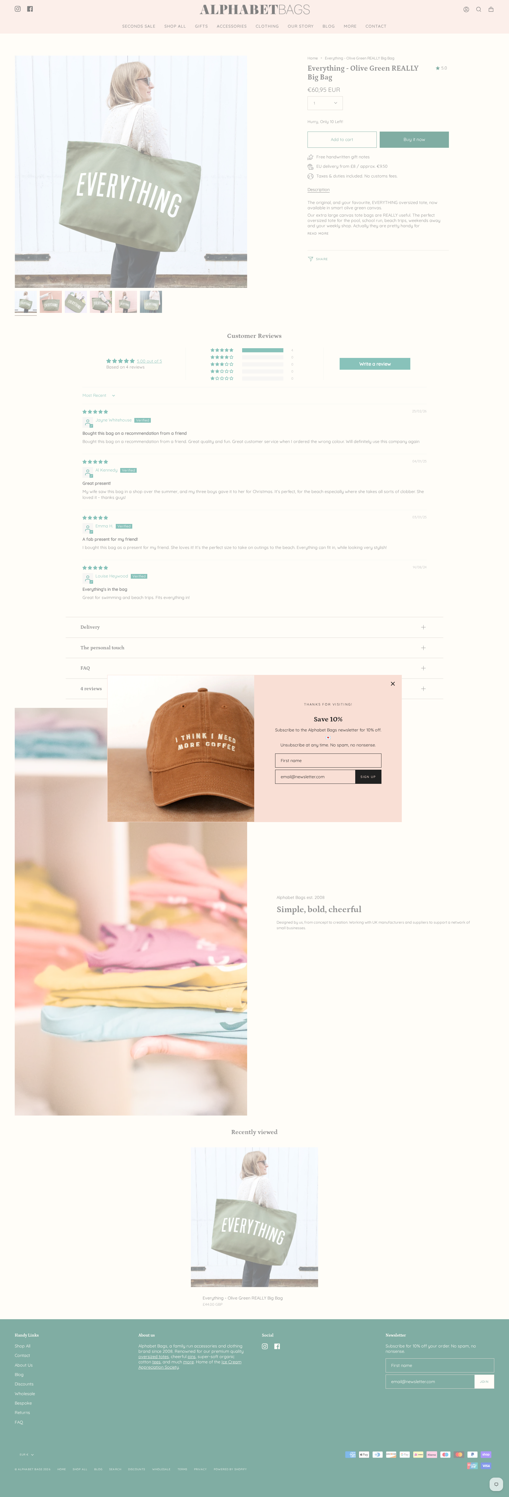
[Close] (393, 684)
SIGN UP (368, 777)
